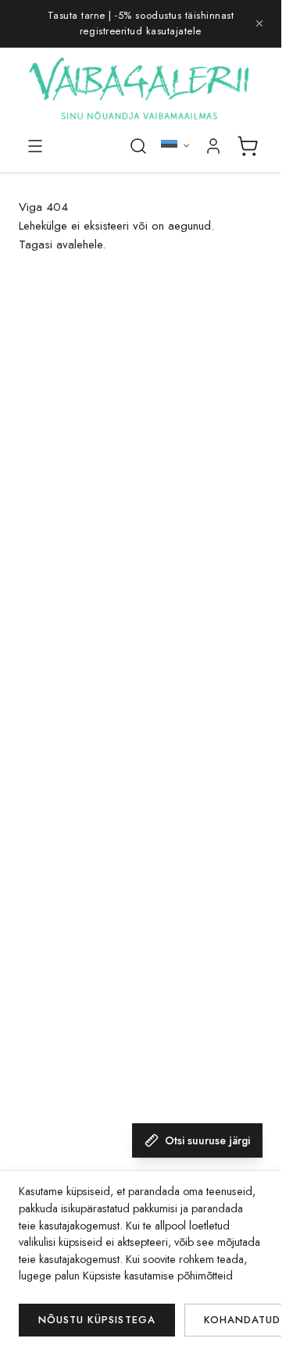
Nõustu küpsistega (96, 1319)
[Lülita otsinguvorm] (138, 146)
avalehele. (80, 244)
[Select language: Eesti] (176, 146)
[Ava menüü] (35, 146)
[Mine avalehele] (141, 90)
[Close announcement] (259, 23)
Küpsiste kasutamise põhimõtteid (158, 1275)
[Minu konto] (213, 146)
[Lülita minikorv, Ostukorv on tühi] (248, 146)
